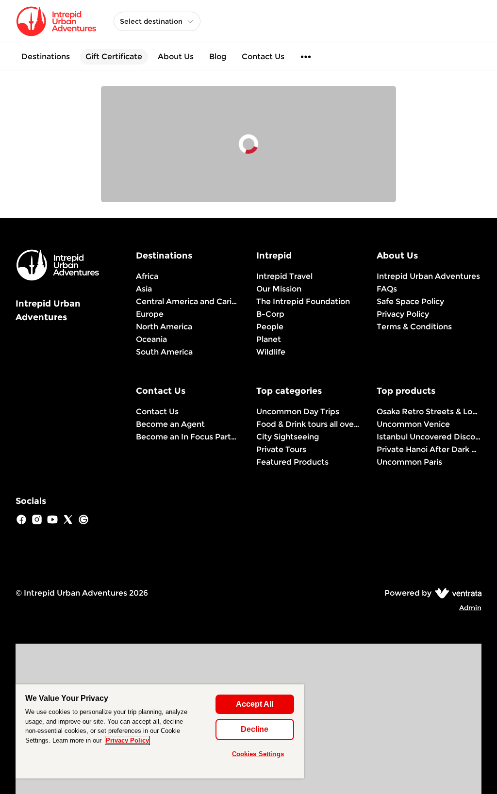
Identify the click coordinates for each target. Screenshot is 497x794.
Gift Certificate (113, 56)
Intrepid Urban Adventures (428, 276)
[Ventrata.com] (456, 593)
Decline (254, 729)
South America (164, 351)
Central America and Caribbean (188, 301)
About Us (176, 56)
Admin (470, 607)
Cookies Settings (258, 754)
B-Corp (270, 314)
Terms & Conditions (414, 326)
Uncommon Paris (409, 462)
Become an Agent (170, 424)
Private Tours (281, 449)
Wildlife (270, 351)
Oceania (151, 339)
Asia (144, 288)
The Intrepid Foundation (303, 301)
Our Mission (278, 288)
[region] (160, 731)
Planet (268, 339)
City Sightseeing (287, 436)
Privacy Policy (403, 314)
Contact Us (263, 56)
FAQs (387, 288)
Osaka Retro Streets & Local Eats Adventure (429, 411)
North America (164, 326)
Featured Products (292, 462)
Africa (147, 276)
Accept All (254, 704)
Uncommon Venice (413, 424)
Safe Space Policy (410, 301)
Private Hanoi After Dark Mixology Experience (429, 449)
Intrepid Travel (284, 276)
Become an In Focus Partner (188, 436)
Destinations (45, 56)
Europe (150, 314)
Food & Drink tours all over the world (308, 424)
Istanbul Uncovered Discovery (429, 436)
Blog (217, 56)
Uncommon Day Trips (297, 411)
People (269, 326)
